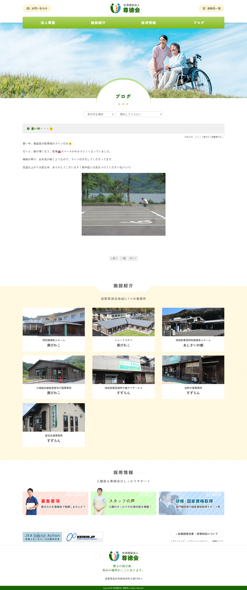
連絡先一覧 (214, 8)
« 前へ (114, 258)
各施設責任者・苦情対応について (198, 534)
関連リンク (218, 541)
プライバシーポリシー (199, 541)
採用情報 (148, 22)
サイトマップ (179, 541)
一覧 (123, 258)
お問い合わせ (39, 8)
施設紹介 (98, 22)
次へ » (133, 258)
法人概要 (48, 22)
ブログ (198, 22)
